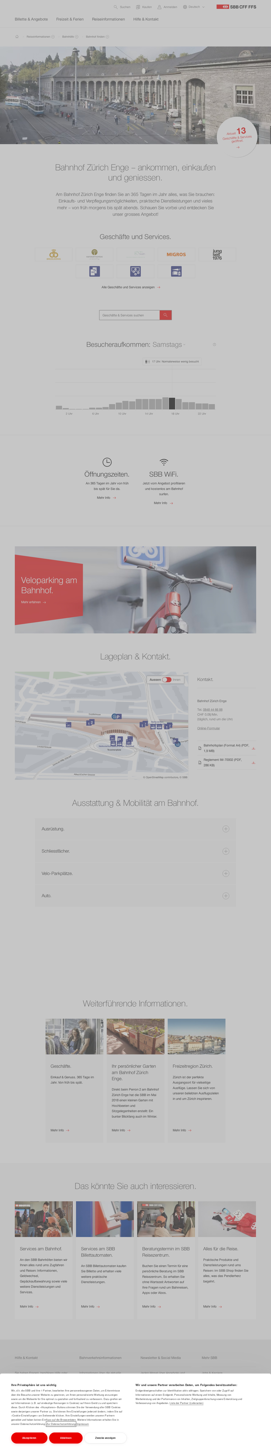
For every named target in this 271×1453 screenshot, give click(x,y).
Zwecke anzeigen (105, 1437)
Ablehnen (66, 1437)
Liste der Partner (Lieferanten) (186, 1403)
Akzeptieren (29, 1437)
